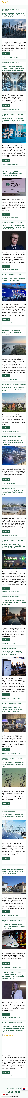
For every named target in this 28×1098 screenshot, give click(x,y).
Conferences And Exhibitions (9, 114)
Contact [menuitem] (18, 1088)
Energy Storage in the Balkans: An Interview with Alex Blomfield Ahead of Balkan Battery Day (13, 227)
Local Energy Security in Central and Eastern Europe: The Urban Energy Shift (13, 492)
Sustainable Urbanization (19, 384)
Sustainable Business (7, 9)
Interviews (19, 222)
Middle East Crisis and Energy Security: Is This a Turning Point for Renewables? (13, 332)
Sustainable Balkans (7, 1023)
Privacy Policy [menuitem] (11, 1088)
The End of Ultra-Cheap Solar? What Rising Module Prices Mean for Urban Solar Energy (14, 602)
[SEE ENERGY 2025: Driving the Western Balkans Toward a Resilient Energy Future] (14, 939)
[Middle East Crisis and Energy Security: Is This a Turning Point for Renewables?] (14, 345)
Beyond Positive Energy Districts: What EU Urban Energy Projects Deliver (13, 389)
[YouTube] (19, 1092)
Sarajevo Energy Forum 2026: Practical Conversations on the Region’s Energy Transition (12, 709)
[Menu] (25, 2)
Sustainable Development (8, 758)
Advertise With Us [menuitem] (10, 1086)
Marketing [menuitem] (19, 1086)
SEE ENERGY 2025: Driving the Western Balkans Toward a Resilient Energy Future (13, 926)
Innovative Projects (7, 384)
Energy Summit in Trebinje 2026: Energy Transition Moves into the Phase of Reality (12, 442)
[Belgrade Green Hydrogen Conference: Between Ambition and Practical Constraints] (14, 559)
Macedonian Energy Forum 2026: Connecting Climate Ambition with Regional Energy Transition (13, 120)
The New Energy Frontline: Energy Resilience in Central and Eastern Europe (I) (13, 816)
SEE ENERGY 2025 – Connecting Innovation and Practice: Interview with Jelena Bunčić (13, 976)
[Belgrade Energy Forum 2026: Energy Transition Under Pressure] (14, 292)
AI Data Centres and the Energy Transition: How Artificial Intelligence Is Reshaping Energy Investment (14, 68)
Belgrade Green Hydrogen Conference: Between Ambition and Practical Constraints (13, 546)
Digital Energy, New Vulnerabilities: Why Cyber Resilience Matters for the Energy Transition (14, 15)
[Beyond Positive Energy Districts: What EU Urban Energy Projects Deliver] (14, 402)
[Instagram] (12, 1092)
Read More (6, 54)
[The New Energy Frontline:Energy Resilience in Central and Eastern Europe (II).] (14, 777)
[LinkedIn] (16, 1092)
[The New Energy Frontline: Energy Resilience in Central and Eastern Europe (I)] (14, 829)
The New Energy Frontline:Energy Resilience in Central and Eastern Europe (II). (13, 764)
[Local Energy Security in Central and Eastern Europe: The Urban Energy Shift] (14, 506)
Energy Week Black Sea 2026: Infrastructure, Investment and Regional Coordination (12, 652)
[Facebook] (9, 1092)
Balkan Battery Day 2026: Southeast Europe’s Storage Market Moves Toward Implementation (13, 173)
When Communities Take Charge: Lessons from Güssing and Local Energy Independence (13, 871)
